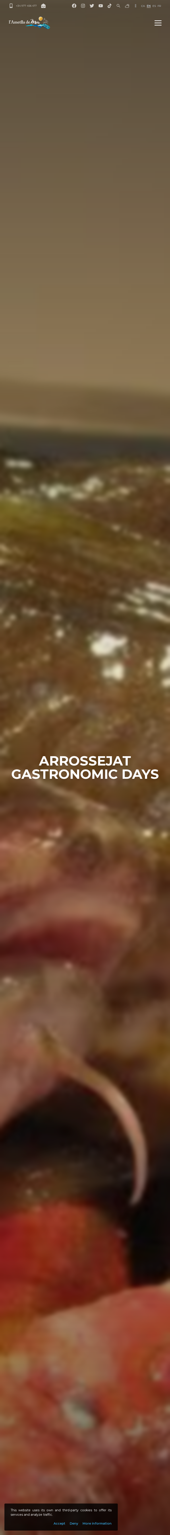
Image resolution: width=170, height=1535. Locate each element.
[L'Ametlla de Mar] (29, 23)
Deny (74, 1523)
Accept (59, 1523)
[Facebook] (74, 6)
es (154, 6)
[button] (158, 23)
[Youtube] (101, 6)
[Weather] (127, 6)
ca (143, 6)
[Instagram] (83, 6)
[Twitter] (92, 6)
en (149, 6)
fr (159, 6)
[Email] (43, 6)
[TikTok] (109, 6)
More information (97, 1523)
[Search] (118, 6)
